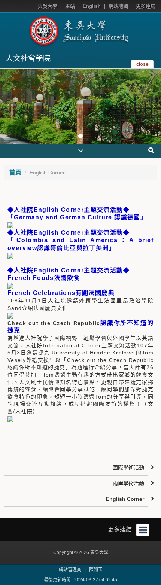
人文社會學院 (28, 58)
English (92, 6)
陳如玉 (96, 569)
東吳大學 (47, 6)
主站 (70, 6)
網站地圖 (118, 6)
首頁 (15, 172)
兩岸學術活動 (128, 483)
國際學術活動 (128, 467)
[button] (7, 106)
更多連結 (145, 6)
